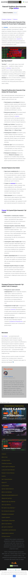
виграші (13, 183)
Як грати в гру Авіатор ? (8, 507)
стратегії (18, 39)
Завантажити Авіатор (8, 533)
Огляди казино (6, 460)
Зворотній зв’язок (7, 498)
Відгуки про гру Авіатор (8, 501)
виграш (9, 68)
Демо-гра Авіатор (7, 492)
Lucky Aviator (5, 485)
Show (15, 12)
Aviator (16, 8)
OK (14, 576)
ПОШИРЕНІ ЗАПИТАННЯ (9, 530)
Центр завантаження (8, 488)
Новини (4, 454)
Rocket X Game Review (8, 473)
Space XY (4, 482)
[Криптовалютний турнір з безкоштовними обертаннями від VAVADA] (14, 429)
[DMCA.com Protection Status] (14, 566)
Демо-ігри (4, 457)
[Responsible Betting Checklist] (14, 563)
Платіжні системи (7, 463)
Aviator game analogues (8, 466)
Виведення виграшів (8, 514)
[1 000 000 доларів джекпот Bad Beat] (14, 414)
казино (17, 116)
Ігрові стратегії (6, 517)
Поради (4, 210)
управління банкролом (16, 321)
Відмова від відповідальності (10, 495)
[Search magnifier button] (20, 2)
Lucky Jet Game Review (8, 469)
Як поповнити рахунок (8, 511)
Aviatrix (4, 476)
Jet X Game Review (7, 479)
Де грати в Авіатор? (7, 527)
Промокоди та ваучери (8, 520)
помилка (13, 309)
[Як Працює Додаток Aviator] (14, 445)
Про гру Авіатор (6, 504)
